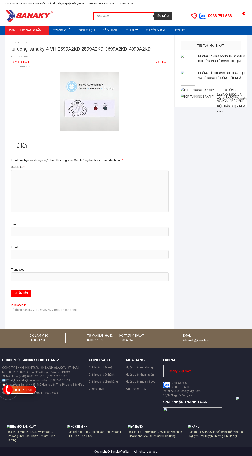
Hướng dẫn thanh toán (140, 374)
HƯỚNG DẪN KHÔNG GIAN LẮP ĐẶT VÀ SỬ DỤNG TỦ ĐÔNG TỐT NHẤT (221, 75)
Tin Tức (132, 30)
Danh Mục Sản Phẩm (25, 30)
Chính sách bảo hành (102, 374)
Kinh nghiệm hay (136, 388)
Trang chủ (62, 30)
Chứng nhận (96, 388)
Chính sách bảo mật (101, 367)
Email (14, 247)
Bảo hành (110, 30)
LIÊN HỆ (179, 30)
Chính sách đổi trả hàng (103, 381)
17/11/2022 (21, 42)
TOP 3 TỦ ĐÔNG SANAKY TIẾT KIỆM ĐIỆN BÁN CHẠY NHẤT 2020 (232, 104)
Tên (13, 224)
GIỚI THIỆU (87, 30)
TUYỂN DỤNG (156, 30)
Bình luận (18, 167)
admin (24, 56)
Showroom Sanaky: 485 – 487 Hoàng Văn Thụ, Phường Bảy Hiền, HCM (44, 3)
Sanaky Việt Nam (180, 371)
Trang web (17, 269)
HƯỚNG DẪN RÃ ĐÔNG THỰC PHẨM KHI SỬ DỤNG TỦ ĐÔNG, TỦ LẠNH (221, 59)
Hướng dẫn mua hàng (139, 367)
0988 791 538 (23, 390)
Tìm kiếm (163, 16)
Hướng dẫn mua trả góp (140, 381)
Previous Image (20, 62)
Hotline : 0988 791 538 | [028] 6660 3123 (111, 3)
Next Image (162, 62)
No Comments (21, 66)
